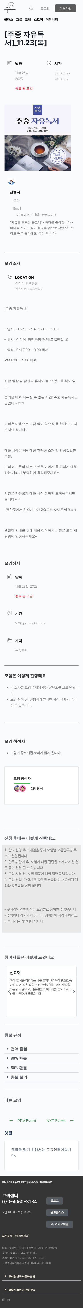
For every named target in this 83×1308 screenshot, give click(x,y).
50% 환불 (19, 1067)
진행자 (15, 192)
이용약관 (17, 1182)
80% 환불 (19, 1058)
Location (24, 277)
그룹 (19, 19)
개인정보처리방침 (30, 1182)
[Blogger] (8, 1300)
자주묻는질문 (46, 1182)
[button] (9, 991)
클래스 (8, 19)
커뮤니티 (52, 19)
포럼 (28, 19)
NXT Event (56, 1121)
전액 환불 (19, 1048)
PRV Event (27, 1121)
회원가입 (65, 8)
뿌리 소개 (6, 1182)
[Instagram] (3, 1300)
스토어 (38, 19)
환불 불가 (19, 1077)
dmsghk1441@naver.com (36, 214)
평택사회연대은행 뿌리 (22, 1289)
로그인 (45, 8)
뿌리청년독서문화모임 (21, 1276)
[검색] (31, 8)
